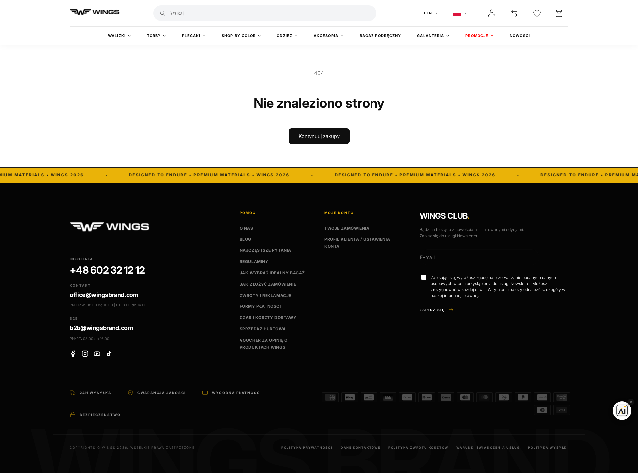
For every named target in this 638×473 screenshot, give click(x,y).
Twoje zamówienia (347, 228)
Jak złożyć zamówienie (268, 284)
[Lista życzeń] (537, 13)
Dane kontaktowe (360, 447)
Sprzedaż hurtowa (263, 328)
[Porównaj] (514, 13)
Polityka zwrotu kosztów (418, 447)
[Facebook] (73, 353)
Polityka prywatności (307, 447)
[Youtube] (97, 353)
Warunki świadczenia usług (488, 447)
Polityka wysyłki (548, 447)
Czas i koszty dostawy (268, 317)
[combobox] (270, 13)
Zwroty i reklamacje (265, 295)
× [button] (630, 402)
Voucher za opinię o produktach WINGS (264, 344)
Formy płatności (260, 306)
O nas (246, 228)
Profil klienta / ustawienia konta (357, 243)
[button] (559, 13)
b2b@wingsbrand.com (101, 327)
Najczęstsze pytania (265, 250)
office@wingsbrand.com (104, 294)
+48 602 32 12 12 (107, 270)
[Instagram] (85, 353)
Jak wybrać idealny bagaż (272, 272)
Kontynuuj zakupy (319, 136)
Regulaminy (254, 261)
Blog (245, 239)
